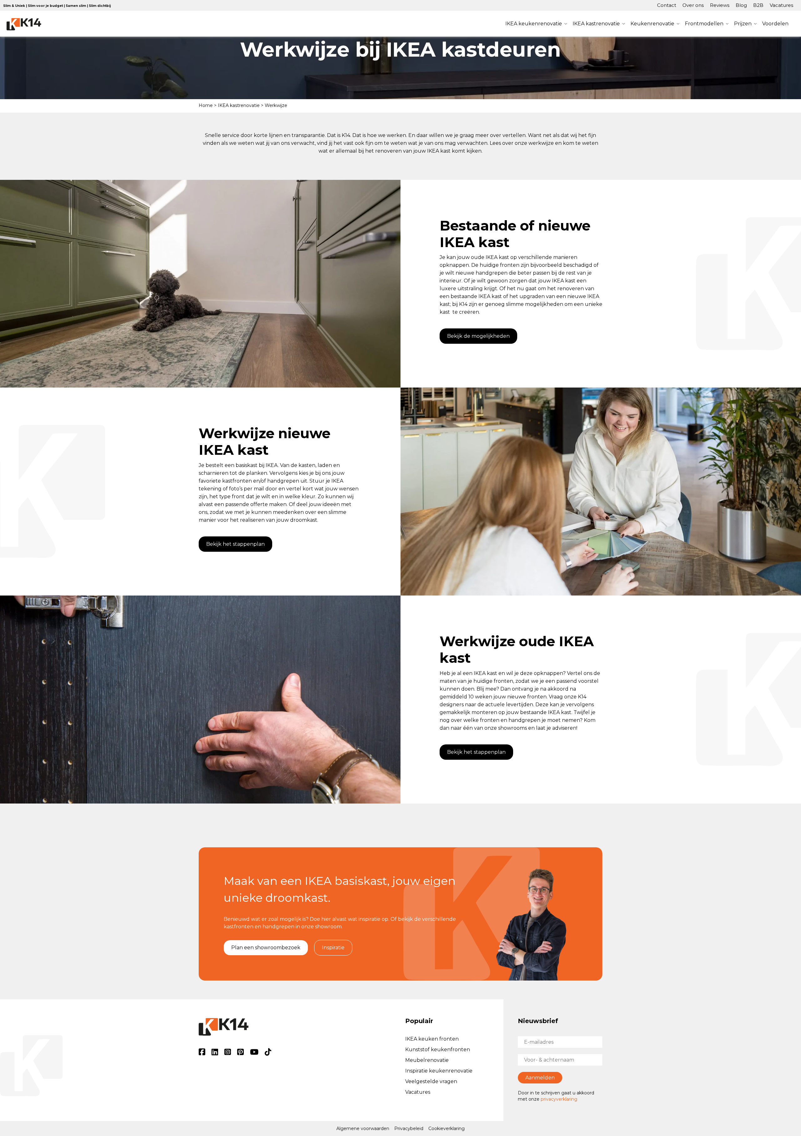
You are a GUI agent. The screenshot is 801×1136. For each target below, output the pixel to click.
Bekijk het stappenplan (235, 544)
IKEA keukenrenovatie (533, 24)
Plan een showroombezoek (265, 948)
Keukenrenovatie (652, 24)
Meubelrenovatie (427, 1060)
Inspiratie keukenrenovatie (438, 1071)
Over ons (693, 5)
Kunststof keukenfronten (437, 1049)
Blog (741, 5)
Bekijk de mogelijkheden (478, 336)
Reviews (719, 5)
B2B (758, 5)
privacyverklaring (559, 1099)
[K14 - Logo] (24, 24)
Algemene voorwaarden (362, 1128)
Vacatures (781, 5)
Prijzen (743, 24)
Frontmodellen (704, 24)
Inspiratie (333, 948)
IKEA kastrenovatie (596, 24)
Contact (666, 5)
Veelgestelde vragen (431, 1081)
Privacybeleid (408, 1128)
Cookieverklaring (446, 1128)
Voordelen (775, 24)
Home (206, 105)
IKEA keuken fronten (432, 1039)
